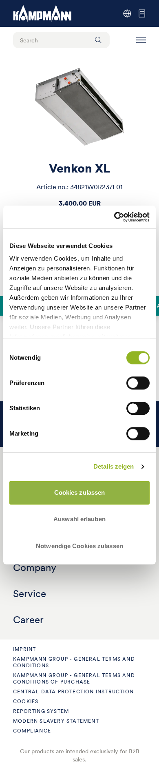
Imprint (24, 649)
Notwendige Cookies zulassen (79, 545)
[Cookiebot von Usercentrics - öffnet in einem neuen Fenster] (114, 217)
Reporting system (41, 711)
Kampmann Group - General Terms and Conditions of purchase (74, 678)
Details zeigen (113, 466)
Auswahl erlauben (79, 519)
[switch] (138, 382)
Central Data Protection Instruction (73, 691)
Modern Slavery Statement (56, 721)
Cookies (25, 701)
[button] (141, 40)
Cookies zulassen (79, 492)
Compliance (32, 731)
